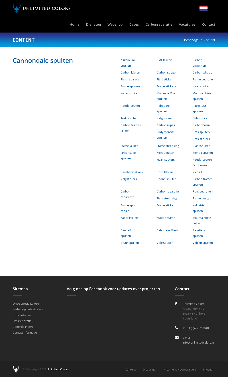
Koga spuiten (165, 153)
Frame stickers (166, 86)
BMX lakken (164, 60)
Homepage (191, 40)
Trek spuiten (129, 118)
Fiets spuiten (201, 132)
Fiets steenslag (167, 198)
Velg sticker (164, 118)
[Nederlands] (203, 8)
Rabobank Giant (167, 230)
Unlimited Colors (58, 369)
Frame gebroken (204, 79)
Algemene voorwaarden (180, 369)
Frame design (202, 198)
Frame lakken (129, 146)
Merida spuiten (203, 153)
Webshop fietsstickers (28, 309)
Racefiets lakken (132, 172)
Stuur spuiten (130, 243)
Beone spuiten (167, 179)
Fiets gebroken (203, 191)
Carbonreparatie (159, 24)
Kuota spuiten (166, 218)
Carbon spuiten (167, 72)
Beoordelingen (23, 327)
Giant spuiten (201, 146)
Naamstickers (166, 160)
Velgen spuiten (203, 243)
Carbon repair (166, 125)
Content (209, 40)
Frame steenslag (168, 146)
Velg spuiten (165, 243)
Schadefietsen (23, 315)
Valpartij (198, 172)
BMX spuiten (201, 118)
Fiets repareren (131, 79)
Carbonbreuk (201, 125)
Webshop (115, 24)
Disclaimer (150, 369)
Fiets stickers (201, 139)
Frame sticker (166, 205)
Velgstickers (129, 179)
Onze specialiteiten (26, 303)
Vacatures (187, 24)
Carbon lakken (130, 72)
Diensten (93, 24)
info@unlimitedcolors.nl (198, 342)
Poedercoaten (130, 106)
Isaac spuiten (201, 86)
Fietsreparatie (22, 321)
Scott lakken (165, 172)
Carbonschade (202, 72)
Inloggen (208, 369)
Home (74, 24)
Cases (134, 24)
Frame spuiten (130, 86)
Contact (208, 24)
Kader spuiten (130, 93)
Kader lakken (129, 218)
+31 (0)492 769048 (197, 328)
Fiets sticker (165, 79)
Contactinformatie (25, 332)
